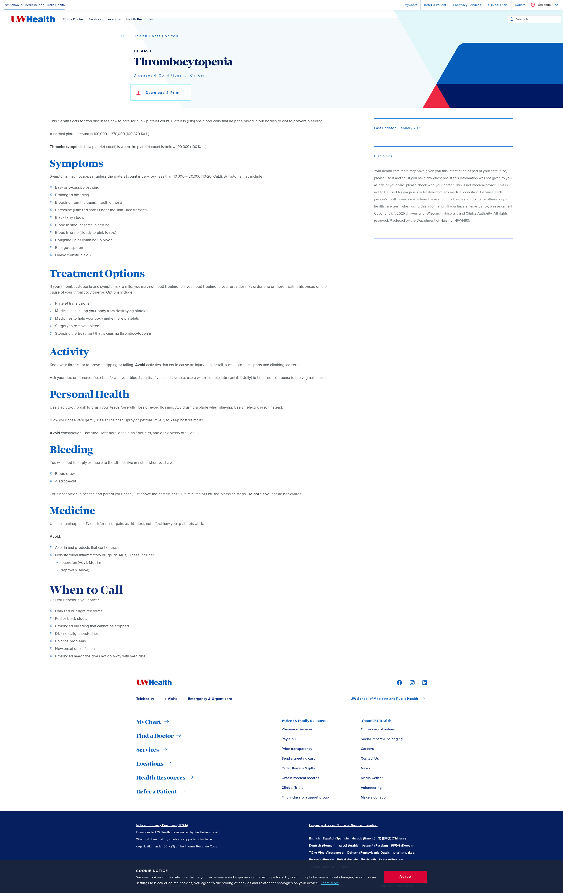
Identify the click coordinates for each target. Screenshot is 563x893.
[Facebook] (398, 682)
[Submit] (511, 19)
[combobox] (538, 19)
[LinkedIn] (422, 682)
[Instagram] (411, 682)
